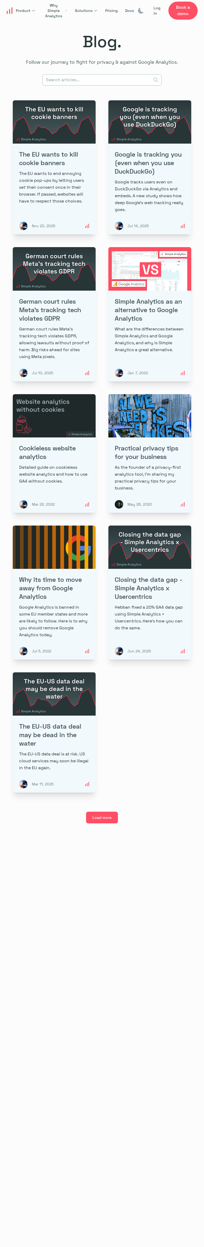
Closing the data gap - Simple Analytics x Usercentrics (148, 587)
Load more (102, 817)
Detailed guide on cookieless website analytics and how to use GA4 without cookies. (53, 474)
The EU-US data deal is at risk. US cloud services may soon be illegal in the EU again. (53, 761)
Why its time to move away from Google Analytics (50, 587)
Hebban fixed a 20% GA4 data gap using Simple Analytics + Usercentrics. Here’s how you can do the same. (149, 617)
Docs (129, 10)
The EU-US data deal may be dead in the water (50, 734)
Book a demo (183, 10)
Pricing (111, 10)
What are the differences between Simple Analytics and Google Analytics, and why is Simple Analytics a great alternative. (149, 339)
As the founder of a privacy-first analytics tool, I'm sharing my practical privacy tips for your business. (148, 478)
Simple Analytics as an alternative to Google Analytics (148, 309)
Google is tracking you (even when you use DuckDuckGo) (148, 162)
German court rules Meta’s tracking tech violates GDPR (50, 309)
